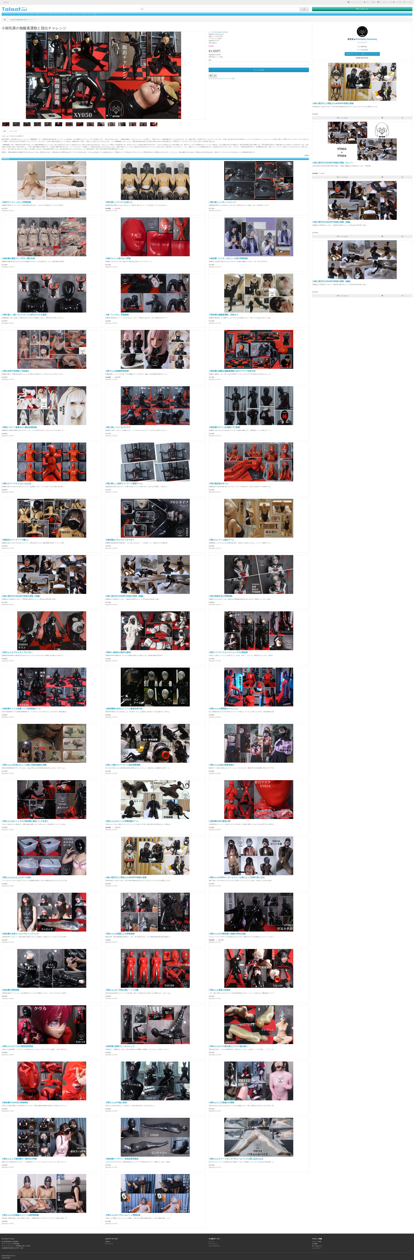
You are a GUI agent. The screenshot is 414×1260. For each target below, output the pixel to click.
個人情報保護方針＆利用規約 (10, 1241)
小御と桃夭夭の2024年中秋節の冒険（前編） (21, 596)
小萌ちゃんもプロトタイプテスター (17, 652)
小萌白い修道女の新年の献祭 (118, 652)
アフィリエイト (213, 1244)
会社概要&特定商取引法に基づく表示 (12, 1248)
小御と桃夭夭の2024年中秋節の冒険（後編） (125, 596)
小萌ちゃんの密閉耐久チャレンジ (223, 708)
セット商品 (94, 14)
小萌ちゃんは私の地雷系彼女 (221, 764)
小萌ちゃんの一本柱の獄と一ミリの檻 (121, 990)
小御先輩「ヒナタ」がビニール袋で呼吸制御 (228, 258)
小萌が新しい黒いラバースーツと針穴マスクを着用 (24, 314)
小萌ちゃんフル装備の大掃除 (221, 1102)
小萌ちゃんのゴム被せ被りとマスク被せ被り (228, 1046)
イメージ (78, 14)
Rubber (64, 14)
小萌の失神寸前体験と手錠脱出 (15, 371)
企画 (74, 14)
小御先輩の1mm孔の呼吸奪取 (15, 1102)
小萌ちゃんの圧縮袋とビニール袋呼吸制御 (20, 1215)
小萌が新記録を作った (218, 483)
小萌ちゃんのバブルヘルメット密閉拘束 (122, 1215)
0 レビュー (222, 78)
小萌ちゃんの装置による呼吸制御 (120, 933)
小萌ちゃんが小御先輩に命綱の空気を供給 (227, 933)
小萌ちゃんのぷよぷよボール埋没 (16, 877)
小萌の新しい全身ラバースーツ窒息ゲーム (123, 483)
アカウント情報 (316, 1241)
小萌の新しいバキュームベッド (222, 202)
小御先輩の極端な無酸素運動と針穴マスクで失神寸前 (232, 371)
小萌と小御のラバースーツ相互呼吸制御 (122, 764)
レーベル (6, 14)
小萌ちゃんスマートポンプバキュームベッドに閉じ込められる (236, 1158)
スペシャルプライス (214, 1246)
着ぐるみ (51, 14)
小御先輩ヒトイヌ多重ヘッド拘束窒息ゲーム (21, 708)
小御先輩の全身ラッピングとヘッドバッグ (20, 933)
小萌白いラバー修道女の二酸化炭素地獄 (19, 427)
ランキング (12, 14)
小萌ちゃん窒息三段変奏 (219, 990)
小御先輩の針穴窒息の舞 (219, 821)
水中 (59, 14)
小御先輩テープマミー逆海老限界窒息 (121, 1158)
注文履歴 (314, 1244)
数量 (210, 60)
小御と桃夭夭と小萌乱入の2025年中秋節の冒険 (126, 877)
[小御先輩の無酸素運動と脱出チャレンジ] (103, 75)
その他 (84, 14)
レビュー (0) (13, 131)
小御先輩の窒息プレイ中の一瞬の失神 (18, 258)
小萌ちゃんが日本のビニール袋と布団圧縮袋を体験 (24, 764)
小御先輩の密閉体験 (10, 990)
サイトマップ (109, 1244)
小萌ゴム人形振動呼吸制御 (117, 371)
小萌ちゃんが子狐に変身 (116, 1102)
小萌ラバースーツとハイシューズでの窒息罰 (228, 652)
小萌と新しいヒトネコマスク (118, 427)
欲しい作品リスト (317, 1246)
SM (55, 14)
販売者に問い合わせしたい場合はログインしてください (362, 54)
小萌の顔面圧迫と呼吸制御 (220, 596)
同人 (88, 14)
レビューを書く (230, 78)
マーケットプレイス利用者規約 (11, 1244)
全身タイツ (38, 14)
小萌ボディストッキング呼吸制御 (16, 202)
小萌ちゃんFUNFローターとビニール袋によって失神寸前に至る (237, 877)
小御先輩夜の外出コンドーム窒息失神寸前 (123, 708)
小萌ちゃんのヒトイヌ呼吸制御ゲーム (121, 821)
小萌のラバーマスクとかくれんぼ (16, 483)
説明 (4, 131)
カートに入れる (258, 70)
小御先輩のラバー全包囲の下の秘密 (224, 427)
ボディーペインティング (23, 14)
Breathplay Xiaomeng (221, 32)
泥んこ (32, 14)
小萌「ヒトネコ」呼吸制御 (117, 314)
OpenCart (12, 1256)
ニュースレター (316, 1248)
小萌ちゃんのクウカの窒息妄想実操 (17, 1046)
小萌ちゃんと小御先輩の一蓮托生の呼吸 (19, 1158)
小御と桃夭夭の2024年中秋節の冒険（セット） (333, 162)
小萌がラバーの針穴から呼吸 (118, 258)
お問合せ (107, 1241)
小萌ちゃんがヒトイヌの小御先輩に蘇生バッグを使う (25, 821)
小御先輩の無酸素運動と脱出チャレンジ (21, 20)
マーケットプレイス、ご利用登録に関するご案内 (16, 1246)
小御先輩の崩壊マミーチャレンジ (120, 1046)
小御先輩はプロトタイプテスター (120, 539)
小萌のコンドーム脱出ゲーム (221, 539)
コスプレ (45, 14)
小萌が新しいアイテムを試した (119, 202)
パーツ (69, 14)
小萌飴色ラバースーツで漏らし (15, 539)
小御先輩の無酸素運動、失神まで (223, 314)
